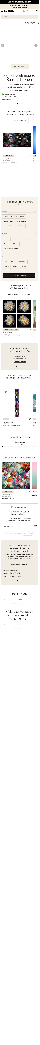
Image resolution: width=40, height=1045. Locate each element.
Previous (3, 45)
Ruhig (5, 261)
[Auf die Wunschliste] (30, 156)
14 (26, 446)
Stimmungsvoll (22, 261)
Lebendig (6, 266)
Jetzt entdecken (6, 99)
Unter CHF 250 (8, 216)
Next (36, 45)
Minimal (15, 266)
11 (21, 446)
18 (34, 446)
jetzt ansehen (20, 362)
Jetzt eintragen (35, 526)
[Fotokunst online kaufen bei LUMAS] (9, 11)
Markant (24, 266)
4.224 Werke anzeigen (19, 275)
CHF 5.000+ (20, 226)
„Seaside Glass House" (21, 533)
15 (28, 446)
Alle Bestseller (19, 120)
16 (30, 446)
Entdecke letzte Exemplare (19, 294)
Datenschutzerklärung (28, 534)
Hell (12, 261)
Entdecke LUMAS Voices (13, 576)
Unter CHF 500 (20, 216)
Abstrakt (6, 243)
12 (23, 446)
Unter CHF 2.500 (21, 221)
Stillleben (15, 243)
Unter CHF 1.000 (8, 221)
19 (36, 446)
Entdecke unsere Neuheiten (19, 384)
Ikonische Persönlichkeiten (11, 248)
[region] (19, 147)
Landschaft (15, 239)
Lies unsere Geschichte (19, 564)
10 (19, 446)
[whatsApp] (24, 11)
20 (19, 447)
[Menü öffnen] (2, 11)
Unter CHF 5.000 (8, 226)
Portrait (6, 239)
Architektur (25, 239)
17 (32, 446)
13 (24, 446)
